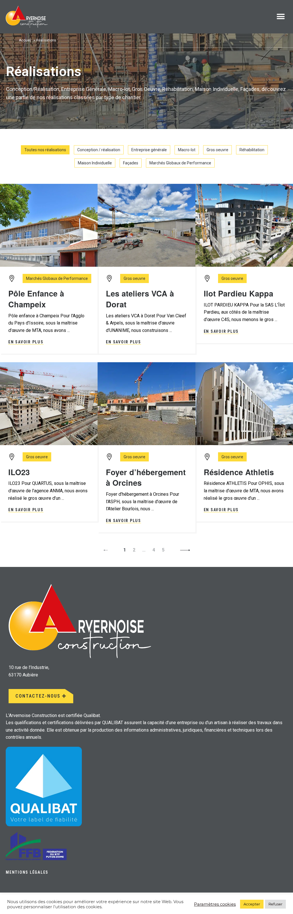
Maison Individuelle (95, 163)
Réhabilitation (251, 150)
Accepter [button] (251, 904)
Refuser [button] (275, 904)
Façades (130, 163)
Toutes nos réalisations (45, 150)
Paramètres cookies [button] (215, 904)
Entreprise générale (149, 150)
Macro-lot (186, 150)
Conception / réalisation (98, 150)
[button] (280, 16)
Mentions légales (27, 872)
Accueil (25, 40)
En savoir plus (25, 342)
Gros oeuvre (217, 150)
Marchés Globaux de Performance (180, 163)
